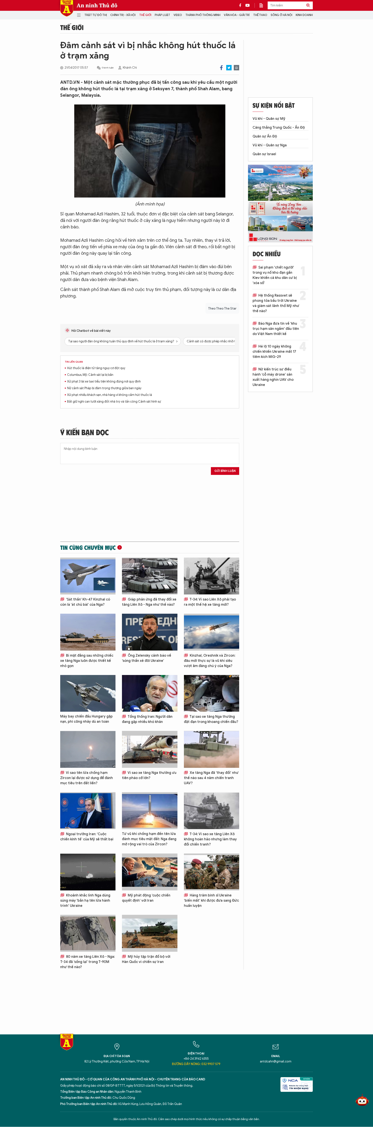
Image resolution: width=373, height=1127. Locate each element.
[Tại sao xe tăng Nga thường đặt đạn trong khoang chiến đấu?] (211, 693)
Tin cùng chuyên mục (88, 547)
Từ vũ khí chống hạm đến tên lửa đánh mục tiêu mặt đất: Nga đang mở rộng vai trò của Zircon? (149, 839)
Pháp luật (162, 15)
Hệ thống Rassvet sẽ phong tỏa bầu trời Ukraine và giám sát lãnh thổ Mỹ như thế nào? (276, 303)
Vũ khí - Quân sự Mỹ (269, 119)
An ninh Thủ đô (97, 5)
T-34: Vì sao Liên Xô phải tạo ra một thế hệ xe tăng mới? (210, 602)
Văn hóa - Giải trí (237, 15)
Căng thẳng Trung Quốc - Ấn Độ (279, 127)
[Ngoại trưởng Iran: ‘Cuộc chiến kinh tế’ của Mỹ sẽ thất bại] (87, 810)
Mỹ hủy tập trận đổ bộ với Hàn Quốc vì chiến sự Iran (146, 959)
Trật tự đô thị (95, 15)
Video (178, 15)
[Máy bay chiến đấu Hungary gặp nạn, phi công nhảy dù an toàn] (87, 693)
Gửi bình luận (225, 471)
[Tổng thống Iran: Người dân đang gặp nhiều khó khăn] (149, 693)
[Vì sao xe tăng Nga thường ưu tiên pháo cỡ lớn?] (149, 749)
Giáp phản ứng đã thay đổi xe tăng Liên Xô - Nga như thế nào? (149, 602)
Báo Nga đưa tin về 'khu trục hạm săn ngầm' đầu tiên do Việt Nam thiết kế (276, 328)
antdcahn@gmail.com (275, 1061)
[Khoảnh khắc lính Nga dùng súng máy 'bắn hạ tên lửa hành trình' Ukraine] (87, 872)
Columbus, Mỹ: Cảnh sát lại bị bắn (90, 375)
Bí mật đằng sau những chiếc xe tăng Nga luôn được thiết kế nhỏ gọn (86, 660)
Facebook (221, 67)
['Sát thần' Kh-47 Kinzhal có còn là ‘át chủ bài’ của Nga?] (87, 576)
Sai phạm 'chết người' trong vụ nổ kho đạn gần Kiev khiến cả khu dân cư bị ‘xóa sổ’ (275, 275)
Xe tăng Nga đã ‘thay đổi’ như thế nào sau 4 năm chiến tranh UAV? (211, 778)
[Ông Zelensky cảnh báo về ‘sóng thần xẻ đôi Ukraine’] (149, 632)
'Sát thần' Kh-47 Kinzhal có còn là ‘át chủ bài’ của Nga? (85, 602)
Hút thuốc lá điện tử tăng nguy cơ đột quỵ (96, 368)
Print (236, 67)
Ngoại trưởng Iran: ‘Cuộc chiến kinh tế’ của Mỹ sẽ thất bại (86, 836)
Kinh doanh (304, 15)
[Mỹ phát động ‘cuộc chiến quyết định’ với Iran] (149, 872)
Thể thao (260, 15)
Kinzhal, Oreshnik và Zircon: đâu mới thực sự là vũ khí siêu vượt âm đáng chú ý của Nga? (209, 660)
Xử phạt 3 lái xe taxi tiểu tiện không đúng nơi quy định (104, 381)
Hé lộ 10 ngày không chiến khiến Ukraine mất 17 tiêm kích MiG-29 (274, 351)
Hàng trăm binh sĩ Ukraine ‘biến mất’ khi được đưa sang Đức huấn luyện (211, 900)
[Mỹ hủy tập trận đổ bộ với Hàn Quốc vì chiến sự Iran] (149, 933)
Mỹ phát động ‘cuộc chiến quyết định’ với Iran (146, 898)
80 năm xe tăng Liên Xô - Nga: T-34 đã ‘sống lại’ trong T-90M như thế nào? (87, 962)
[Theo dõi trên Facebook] (241, 5)
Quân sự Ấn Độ (265, 136)
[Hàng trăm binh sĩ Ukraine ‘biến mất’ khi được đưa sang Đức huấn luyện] (211, 872)
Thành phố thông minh (202, 15)
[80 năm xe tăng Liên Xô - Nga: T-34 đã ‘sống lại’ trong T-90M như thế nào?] (87, 933)
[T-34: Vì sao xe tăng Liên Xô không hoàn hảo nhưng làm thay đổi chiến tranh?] (211, 810)
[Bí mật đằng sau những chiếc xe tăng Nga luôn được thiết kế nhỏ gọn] (87, 632)
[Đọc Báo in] (263, 5)
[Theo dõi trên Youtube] (247, 5)
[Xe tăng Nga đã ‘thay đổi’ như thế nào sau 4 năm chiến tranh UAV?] (211, 749)
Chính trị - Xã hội (123, 15)
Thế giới (145, 15)
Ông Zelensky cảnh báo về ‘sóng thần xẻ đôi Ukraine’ (146, 658)
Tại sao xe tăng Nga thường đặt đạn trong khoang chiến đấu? (211, 719)
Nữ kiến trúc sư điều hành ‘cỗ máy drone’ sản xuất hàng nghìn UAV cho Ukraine (273, 377)
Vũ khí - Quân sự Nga (270, 145)
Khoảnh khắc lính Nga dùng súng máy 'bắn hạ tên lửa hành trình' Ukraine (85, 900)
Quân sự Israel (264, 154)
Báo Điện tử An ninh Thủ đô (66, 8)
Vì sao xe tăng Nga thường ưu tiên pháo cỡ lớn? (149, 775)
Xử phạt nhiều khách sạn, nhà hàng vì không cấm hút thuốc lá (109, 395)
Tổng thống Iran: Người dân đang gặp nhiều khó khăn (147, 719)
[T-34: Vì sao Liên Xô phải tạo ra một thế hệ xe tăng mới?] (211, 576)
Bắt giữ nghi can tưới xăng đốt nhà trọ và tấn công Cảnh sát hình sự (114, 401)
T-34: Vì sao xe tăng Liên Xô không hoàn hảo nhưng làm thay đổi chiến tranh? (210, 839)
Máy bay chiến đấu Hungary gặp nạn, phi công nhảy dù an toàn (86, 719)
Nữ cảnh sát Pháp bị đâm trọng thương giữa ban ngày (104, 388)
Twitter (229, 67)
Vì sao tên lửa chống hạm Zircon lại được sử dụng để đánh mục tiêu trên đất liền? (86, 778)
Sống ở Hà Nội (281, 15)
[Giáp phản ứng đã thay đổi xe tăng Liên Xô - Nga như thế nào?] (149, 576)
